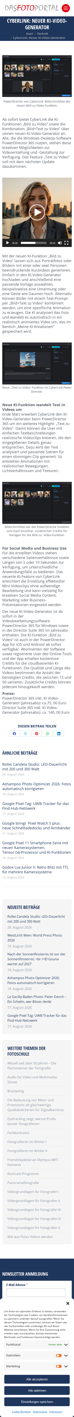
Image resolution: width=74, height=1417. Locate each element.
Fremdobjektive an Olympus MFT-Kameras (33, 1162)
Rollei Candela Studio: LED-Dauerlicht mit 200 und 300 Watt (34, 766)
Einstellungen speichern (37, 1401)
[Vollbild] (66, 243)
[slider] (33, 243)
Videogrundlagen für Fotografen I (33, 1191)
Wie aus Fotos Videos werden (30, 1236)
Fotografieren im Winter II (27, 1151)
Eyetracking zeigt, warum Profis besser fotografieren (31, 1121)
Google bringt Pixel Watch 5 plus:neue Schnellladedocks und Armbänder (36, 825)
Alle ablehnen (37, 1390)
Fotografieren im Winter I (26, 1142)
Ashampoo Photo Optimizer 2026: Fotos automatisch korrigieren (36, 786)
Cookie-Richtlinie (21, 1411)
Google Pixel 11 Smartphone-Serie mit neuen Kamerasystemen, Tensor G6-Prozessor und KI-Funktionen (36, 848)
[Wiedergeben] (8, 243)
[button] (68, 1303)
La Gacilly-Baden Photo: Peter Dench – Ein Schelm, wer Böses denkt (36, 999)
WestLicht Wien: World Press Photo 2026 (34, 937)
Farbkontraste (18, 1133)
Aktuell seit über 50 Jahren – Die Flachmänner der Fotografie (31, 1065)
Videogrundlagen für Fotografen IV (34, 1218)
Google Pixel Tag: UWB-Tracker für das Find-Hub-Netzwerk (35, 806)
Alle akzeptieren (37, 1379)
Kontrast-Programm (23, 1173)
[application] (37, 212)
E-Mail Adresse (17, 1284)
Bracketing (15, 1091)
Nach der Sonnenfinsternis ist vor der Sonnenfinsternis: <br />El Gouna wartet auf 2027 (36, 959)
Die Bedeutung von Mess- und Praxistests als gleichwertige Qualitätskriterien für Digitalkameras (35, 1105)
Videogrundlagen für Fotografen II (33, 1200)
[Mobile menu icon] (66, 8)
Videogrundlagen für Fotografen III (34, 1209)
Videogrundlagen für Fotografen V (33, 1227)
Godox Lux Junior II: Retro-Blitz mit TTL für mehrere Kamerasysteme (35, 869)
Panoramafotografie (23, 1182)
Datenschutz (40, 1411)
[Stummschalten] (60, 243)
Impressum (55, 1411)
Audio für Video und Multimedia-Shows (32, 1079)
